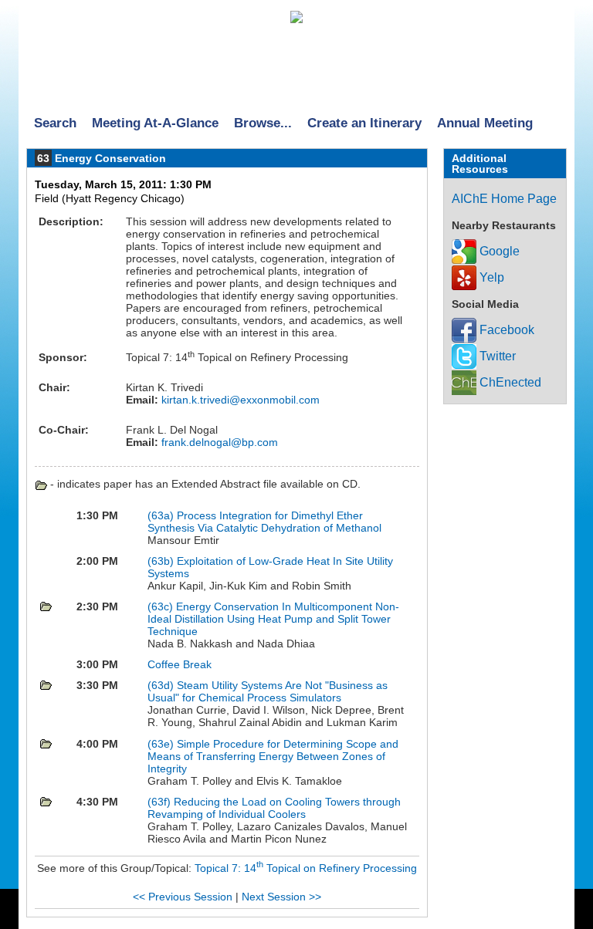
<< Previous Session (182, 896)
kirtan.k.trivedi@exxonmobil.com (239, 400)
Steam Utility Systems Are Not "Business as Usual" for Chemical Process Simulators (267, 691)
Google (498, 251)
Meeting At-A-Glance (155, 123)
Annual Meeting (485, 123)
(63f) (160, 802)
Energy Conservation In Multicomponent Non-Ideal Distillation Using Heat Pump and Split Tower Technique (273, 618)
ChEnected (508, 382)
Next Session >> (281, 896)
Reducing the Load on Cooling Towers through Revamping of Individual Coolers (274, 808)
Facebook (505, 329)
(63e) (162, 744)
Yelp (490, 277)
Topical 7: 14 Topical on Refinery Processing (306, 868)
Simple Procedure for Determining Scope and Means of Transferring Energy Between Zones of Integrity (272, 756)
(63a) (162, 515)
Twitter (496, 356)
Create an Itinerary (364, 123)
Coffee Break (179, 664)
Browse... (263, 123)
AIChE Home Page (504, 198)
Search (55, 123)
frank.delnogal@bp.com (218, 442)
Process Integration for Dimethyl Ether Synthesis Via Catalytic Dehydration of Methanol (264, 521)
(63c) (161, 606)
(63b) (162, 561)
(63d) (162, 685)
